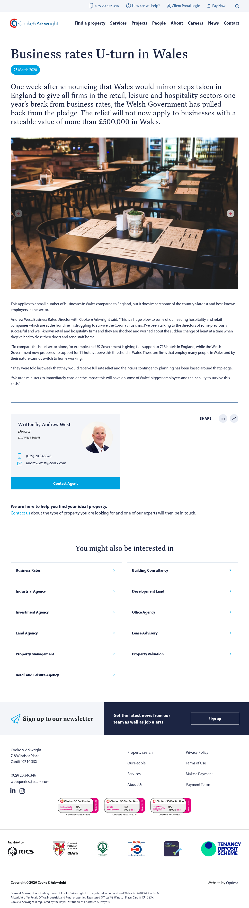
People (159, 23)
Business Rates (28, 570)
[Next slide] (230, 213)
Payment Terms (198, 784)
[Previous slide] (18, 213)
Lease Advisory (145, 633)
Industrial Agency (31, 591)
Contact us (20, 513)
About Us (134, 784)
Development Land (148, 591)
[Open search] (237, 6)
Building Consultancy (150, 570)
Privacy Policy (197, 752)
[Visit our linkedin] (13, 790)
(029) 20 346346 (38, 456)
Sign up (214, 718)
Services (134, 773)
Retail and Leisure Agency (37, 674)
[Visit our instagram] (22, 790)
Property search (140, 752)
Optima (232, 882)
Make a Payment (199, 773)
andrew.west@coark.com (46, 463)
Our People (136, 763)
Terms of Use (196, 763)
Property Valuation (148, 653)
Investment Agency (32, 612)
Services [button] (118, 23)
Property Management (35, 653)
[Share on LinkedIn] (223, 418)
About (177, 23)
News (213, 23)
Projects (139, 23)
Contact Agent (65, 483)
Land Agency (27, 633)
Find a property (90, 23)
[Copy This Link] (234, 418)
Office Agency (143, 612)
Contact (231, 23)
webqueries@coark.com (30, 781)
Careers (195, 23)
